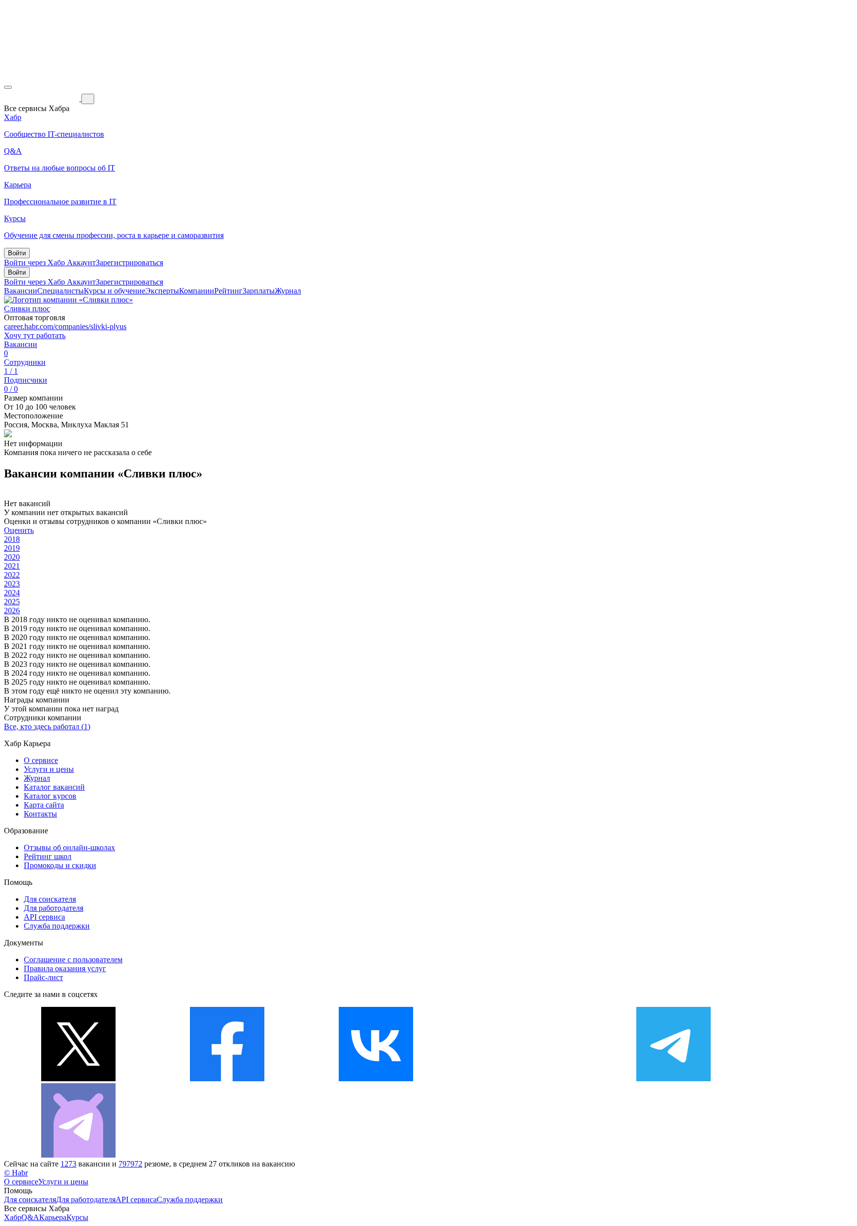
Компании (196, 291)
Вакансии (20, 291)
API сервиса (44, 917)
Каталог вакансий (54, 787)
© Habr (16, 1172)
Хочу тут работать (34, 335)
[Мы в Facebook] (227, 1078)
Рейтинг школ (47, 856)
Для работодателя (53, 908)
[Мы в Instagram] (524, 1078)
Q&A (30, 1217)
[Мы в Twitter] (78, 1078)
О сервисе (41, 760)
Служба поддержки (57, 926)
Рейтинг (228, 291)
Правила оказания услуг (65, 968)
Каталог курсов (50, 796)
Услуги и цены (49, 769)
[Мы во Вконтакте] (376, 1078)
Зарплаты (259, 291)
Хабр (12, 1217)
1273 (68, 1164)
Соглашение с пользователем (73, 959)
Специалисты (60, 291)
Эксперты (162, 291)
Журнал (288, 291)
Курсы (77, 1217)
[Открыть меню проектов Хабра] (8, 87)
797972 (130, 1164)
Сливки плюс (27, 308)
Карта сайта (44, 805)
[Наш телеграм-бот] (78, 1155)
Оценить (19, 530)
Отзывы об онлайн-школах (69, 847)
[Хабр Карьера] (42, 98)
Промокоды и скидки (60, 865)
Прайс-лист (43, 977)
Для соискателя (50, 899)
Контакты (40, 814)
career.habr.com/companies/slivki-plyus (65, 326)
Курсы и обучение (114, 291)
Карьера (52, 1217)
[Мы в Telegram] (673, 1078)
